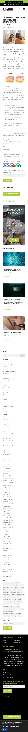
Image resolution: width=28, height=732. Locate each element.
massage (5, 601)
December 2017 (7, 546)
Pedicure (5, 608)
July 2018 (5, 529)
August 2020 (6, 485)
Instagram (12, 159)
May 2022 (5, 454)
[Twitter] (10, 165)
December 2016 (7, 574)
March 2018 (6, 539)
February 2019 (6, 515)
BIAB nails (5, 585)
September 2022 (7, 445)
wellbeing (14, 616)
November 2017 (7, 548)
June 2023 (5, 426)
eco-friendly (11, 585)
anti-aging (9, 582)
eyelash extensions (19, 585)
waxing (4, 616)
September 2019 (7, 508)
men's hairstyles (11, 601)
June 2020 (5, 489)
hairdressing (13, 592)
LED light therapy (7, 599)
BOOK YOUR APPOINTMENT (12, 716)
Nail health (5, 392)
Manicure (5, 385)
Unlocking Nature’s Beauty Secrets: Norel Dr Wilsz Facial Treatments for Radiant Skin (14, 212)
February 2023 (6, 433)
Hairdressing (7, 272)
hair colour (19, 589)
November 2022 (7, 440)
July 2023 (5, 424)
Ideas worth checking (8, 380)
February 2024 (6, 419)
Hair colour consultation (9, 371)
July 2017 (5, 557)
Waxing (5, 411)
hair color (14, 589)
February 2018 (6, 541)
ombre (18, 606)
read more (7, 276)
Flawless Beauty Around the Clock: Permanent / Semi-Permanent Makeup (13, 333)
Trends (4, 408)
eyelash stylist (6, 587)
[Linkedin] (19, 165)
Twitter (8, 159)
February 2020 (7, 499)
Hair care (5, 369)
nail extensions (6, 606)
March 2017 (6, 567)
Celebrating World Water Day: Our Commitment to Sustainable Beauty (12, 270)
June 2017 (5, 560)
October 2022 (6, 443)
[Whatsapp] (16, 165)
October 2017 (6, 550)
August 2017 (6, 555)
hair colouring (6, 592)
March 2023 (6, 431)
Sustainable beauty (15, 272)
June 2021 (5, 464)
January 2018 (6, 543)
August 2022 (6, 447)
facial (12, 587)
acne (4, 582)
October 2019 (6, 506)
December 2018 (7, 520)
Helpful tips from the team (10, 305)
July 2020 (5, 487)
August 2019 (6, 511)
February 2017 (6, 569)
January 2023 (6, 436)
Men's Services (7, 390)
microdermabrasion (7, 604)
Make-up (6, 335)
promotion (11, 608)
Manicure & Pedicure (8, 675)
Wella (9, 616)
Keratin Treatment (16, 597)
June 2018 (5, 532)
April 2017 (5, 564)
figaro (8, 216)
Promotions (6, 399)
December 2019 (7, 504)
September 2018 (7, 527)
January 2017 (6, 571)
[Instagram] (7, 165)
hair (4, 589)
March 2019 (6, 513)
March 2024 (6, 417)
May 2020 (5, 492)
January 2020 (6, 501)
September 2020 (7, 482)
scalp (16, 608)
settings (17, 726)
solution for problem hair (8, 613)
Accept (4, 729)
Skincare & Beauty (11, 27)
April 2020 (5, 494)
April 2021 (5, 468)
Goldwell (22, 587)
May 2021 (5, 466)
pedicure (5, 397)
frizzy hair (16, 587)
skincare (5, 611)
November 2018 (7, 522)
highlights (13, 594)
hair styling (19, 592)
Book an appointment (11, 194)
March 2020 (6, 497)
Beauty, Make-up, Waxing (9, 677)
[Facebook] (4, 165)
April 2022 (5, 457)
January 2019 (6, 518)
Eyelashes (5, 366)
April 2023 (5, 429)
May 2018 (5, 534)
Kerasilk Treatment (7, 597)
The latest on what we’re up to (14, 2)
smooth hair (10, 611)
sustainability (18, 613)
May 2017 (5, 562)
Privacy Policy (16, 642)
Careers (5, 642)
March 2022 (6, 459)
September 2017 (7, 553)
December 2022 (7, 438)
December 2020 (7, 475)
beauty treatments (16, 582)
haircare (8, 589)
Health (4, 27)
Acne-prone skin (7, 362)
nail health (13, 606)
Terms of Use (16, 640)
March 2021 (6, 471)
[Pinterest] (13, 165)
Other (19, 305)
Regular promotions (8, 401)
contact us (5, 143)
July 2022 (5, 450)
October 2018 (6, 525)
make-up (14, 599)
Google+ (18, 159)
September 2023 (7, 422)
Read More (14, 240)
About (4, 640)
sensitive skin (21, 608)
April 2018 (5, 536)
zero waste (19, 616)
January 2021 (6, 473)
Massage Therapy (7, 387)
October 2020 (6, 480)
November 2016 (7, 576)
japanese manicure (20, 594)
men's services (19, 601)
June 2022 (5, 452)
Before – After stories (8, 364)
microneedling (16, 604)
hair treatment (6, 594)
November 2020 (7, 478)
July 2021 (5, 461)
